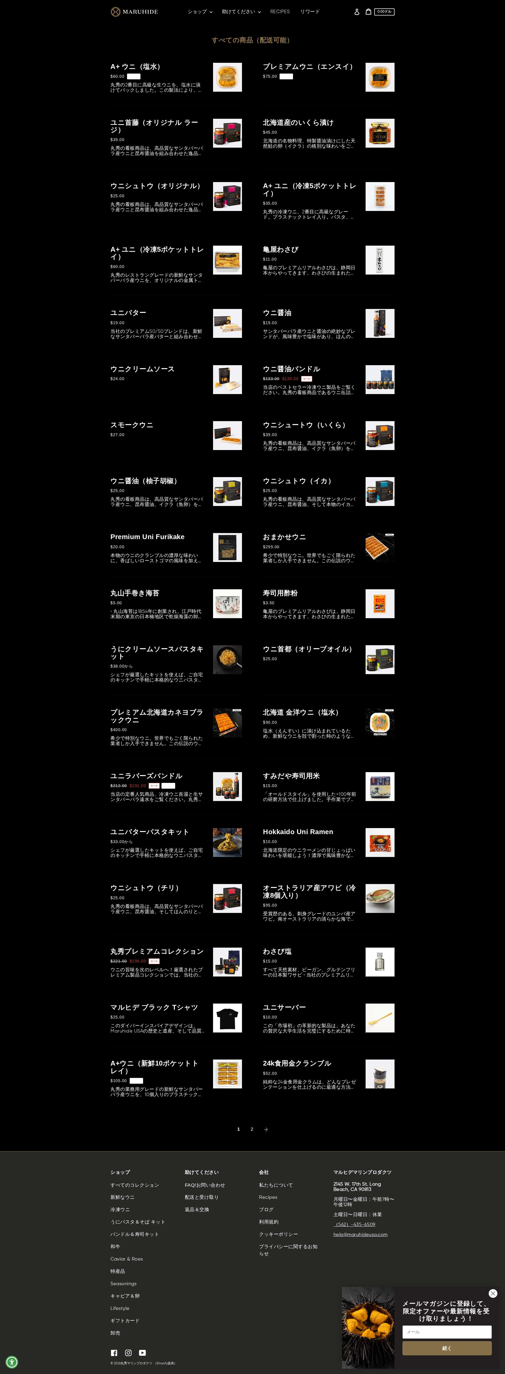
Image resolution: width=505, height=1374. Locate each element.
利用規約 (269, 1222)
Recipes (268, 1197)
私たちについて (276, 1185)
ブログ (266, 1209)
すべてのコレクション (134, 1185)
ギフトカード (125, 1321)
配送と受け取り (202, 1197)
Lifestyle (120, 1308)
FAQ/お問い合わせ (205, 1185)
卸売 (115, 1333)
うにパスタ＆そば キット (137, 1222)
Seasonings (123, 1284)
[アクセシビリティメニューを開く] (11, 1362)
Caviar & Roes (126, 1259)
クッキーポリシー (278, 1234)
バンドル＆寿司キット (134, 1234)
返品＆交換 (197, 1209)
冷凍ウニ (120, 1209)
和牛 (115, 1246)
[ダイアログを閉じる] (493, 1293)
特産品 (117, 1271)
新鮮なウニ (122, 1197)
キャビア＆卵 (125, 1296)
